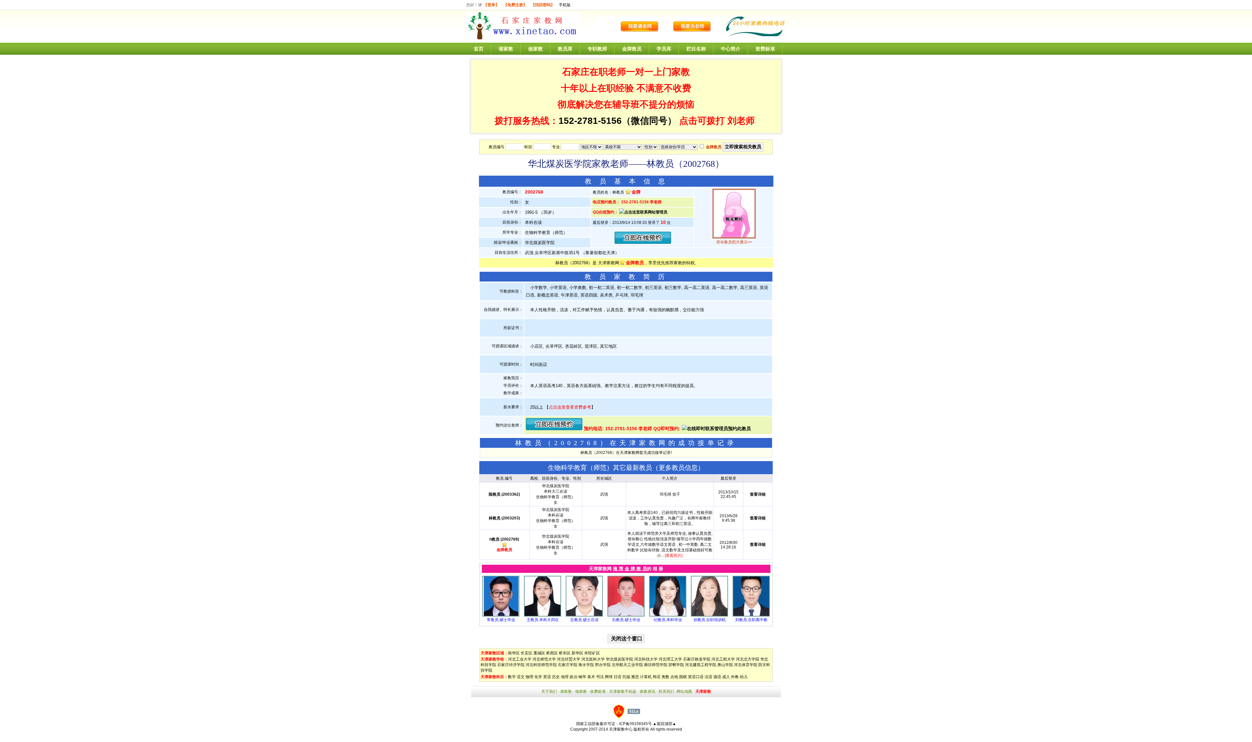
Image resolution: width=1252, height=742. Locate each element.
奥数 (665, 677)
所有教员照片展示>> (734, 242)
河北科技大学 (646, 659)
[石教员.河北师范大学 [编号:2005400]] (626, 615)
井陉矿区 (592, 653)
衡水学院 (586, 664)
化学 (538, 677)
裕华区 (514, 653)
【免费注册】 (515, 5)
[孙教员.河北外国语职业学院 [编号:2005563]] (709, 615)
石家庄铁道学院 (696, 659)
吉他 (674, 677)
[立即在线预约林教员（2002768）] (643, 242)
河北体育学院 (745, 664)
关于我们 (549, 691)
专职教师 (597, 48)
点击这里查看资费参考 (570, 407)
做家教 (535, 48)
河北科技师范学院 (541, 664)
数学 (512, 677)
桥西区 (552, 653)
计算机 (646, 677)
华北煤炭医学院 (619, 659)
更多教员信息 (678, 467)
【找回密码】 (543, 5)
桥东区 (565, 653)
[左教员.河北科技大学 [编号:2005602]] (584, 615)
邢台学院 (603, 664)
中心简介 (730, 48)
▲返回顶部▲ (664, 723)
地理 (565, 677)
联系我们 (666, 691)
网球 (609, 677)
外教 (735, 677)
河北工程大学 (723, 659)
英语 (547, 677)
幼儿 (744, 677)
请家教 (506, 48)
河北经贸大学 (568, 659)
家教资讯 (647, 691)
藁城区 (539, 653)
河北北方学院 (747, 659)
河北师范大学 (544, 659)
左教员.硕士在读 (584, 620)
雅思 (635, 677)
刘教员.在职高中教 (751, 620)
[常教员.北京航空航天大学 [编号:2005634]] (500, 615)
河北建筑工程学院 (700, 664)
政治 (573, 677)
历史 (556, 677)
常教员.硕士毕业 (501, 620)
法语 (708, 677)
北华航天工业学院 (627, 664)
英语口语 (696, 677)
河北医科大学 (593, 659)
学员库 (664, 48)
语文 (521, 677)
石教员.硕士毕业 (626, 620)
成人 (726, 677)
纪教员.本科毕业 (668, 620)
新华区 (577, 653)
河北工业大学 (519, 659)
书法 (600, 677)
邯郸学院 (676, 664)
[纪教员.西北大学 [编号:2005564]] (667, 615)
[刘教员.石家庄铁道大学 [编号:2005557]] (751, 615)
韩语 (657, 677)
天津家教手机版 (622, 691)
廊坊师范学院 (655, 664)
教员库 (565, 48)
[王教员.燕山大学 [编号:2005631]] (542, 615)
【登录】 (491, 5)
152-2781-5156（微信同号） (619, 121)
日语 (617, 677)
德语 (717, 677)
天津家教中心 (621, 729)
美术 (591, 677)
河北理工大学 (670, 659)
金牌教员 (632, 48)
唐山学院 (725, 664)
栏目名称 (696, 48)
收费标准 (598, 691)
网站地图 (684, 691)
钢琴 (582, 677)
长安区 (526, 653)
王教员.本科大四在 (543, 620)
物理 (529, 677)
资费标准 (765, 48)
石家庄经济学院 (511, 664)
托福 (626, 677)
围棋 (683, 677)
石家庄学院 (567, 664)
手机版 (565, 5)
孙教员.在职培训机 (709, 620)
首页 (479, 48)
